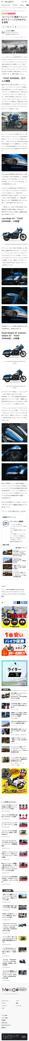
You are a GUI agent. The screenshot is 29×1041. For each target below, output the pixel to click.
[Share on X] (8, 27)
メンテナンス (23, 734)
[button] (23, 1037)
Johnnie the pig (19, 589)
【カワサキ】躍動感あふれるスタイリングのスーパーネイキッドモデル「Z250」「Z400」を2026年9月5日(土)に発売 (9, 974)
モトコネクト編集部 (10, 30)
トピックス (4, 13)
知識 (18, 765)
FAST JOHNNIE (10, 589)
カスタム (17, 734)
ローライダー (22, 594)
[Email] (10, 27)
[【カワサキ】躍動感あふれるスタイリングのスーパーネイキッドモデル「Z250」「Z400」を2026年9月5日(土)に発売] (23, 972)
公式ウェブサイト (18, 504)
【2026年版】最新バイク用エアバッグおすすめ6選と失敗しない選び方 (19, 705)
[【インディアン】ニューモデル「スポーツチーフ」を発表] (23, 824)
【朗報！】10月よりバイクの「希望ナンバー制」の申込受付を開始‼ (19, 567)
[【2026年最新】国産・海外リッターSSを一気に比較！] (23, 907)
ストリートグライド (14, 591)
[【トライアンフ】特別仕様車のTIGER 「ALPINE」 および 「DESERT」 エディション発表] (23, 878)
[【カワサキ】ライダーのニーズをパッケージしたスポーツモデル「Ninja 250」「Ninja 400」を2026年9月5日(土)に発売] (23, 925)
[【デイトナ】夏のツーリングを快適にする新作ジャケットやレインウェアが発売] (23, 806)
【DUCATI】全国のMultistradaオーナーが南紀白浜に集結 (19, 561)
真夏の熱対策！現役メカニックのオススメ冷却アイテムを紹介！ (19, 730)
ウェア (16, 709)
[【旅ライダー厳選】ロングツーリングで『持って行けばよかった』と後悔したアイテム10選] (23, 896)
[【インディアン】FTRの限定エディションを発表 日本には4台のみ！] (23, 832)
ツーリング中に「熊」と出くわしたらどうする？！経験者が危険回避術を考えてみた (19, 759)
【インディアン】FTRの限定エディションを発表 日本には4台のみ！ (9, 832)
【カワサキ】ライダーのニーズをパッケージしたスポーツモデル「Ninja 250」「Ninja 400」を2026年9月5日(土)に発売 (9, 927)
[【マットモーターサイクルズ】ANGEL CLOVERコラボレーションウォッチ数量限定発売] (23, 842)
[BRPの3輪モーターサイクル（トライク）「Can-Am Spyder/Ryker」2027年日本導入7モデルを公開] (6, 695)
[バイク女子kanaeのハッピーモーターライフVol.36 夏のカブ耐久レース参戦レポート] (23, 949)
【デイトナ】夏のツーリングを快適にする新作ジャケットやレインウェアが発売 (9, 806)
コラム (12, 718)
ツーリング (21, 763)
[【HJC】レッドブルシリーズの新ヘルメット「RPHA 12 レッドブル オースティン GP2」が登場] (23, 853)
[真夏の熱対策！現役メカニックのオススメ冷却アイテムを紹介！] (6, 731)
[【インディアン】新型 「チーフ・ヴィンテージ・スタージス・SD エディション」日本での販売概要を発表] (6, 749)
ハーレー (22, 591)
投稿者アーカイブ (21, 547)
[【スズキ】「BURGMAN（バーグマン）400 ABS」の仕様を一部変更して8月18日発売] (23, 961)
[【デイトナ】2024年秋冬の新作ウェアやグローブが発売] (23, 816)
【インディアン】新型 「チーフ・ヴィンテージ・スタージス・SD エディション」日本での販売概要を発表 (19, 574)
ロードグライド (14, 594)
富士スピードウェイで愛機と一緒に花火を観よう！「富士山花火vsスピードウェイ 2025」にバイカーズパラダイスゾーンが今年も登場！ (9, 867)
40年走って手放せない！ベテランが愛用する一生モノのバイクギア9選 (9, 915)
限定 (3, 596)
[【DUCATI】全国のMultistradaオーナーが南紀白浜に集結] (6, 724)
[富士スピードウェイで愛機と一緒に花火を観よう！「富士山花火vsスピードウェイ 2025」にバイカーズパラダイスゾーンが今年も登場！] (23, 865)
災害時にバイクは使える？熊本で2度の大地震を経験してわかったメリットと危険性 (19, 714)
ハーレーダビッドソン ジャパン (17, 511)
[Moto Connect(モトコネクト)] (9, 1)
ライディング (14, 765)
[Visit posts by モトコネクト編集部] (3, 32)
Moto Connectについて (16, 541)
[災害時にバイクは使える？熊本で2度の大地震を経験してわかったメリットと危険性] (6, 715)
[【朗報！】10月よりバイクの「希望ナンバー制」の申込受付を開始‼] (6, 740)
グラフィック (5, 591)
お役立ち (16, 718)
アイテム (13, 709)
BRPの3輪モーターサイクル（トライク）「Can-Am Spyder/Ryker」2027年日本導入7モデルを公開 (19, 553)
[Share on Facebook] (5, 27)
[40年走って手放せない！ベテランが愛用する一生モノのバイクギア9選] (23, 915)
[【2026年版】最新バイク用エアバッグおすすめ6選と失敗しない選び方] (6, 706)
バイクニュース (12, 13)
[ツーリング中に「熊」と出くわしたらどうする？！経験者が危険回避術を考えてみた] (6, 760)
